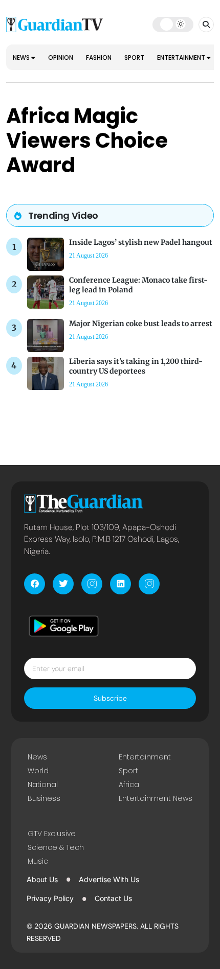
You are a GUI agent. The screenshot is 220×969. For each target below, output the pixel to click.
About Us (42, 879)
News (22, 57)
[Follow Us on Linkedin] (120, 583)
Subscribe (110, 698)
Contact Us (113, 898)
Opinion (60, 57)
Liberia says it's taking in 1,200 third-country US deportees (136, 366)
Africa (129, 784)
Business (44, 798)
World (38, 771)
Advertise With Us (109, 879)
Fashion (99, 57)
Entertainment (182, 57)
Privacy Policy (50, 898)
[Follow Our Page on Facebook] (34, 583)
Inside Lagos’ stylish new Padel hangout (140, 242)
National (43, 784)
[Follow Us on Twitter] (63, 583)
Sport (134, 57)
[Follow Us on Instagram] (91, 583)
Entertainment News (155, 798)
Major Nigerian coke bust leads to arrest (140, 323)
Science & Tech (56, 847)
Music (38, 861)
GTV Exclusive (52, 833)
